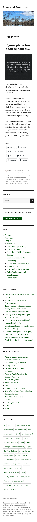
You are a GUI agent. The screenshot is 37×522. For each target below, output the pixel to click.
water (6, 489)
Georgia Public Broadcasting (16, 374)
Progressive (16, 464)
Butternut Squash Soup (16, 246)
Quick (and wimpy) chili (16, 272)
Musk (25, 455)
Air (9, 425)
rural (23, 472)
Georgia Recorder (12, 377)
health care (8, 455)
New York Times (11, 383)
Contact (8, 235)
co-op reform (20, 430)
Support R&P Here (12, 218)
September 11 (18, 183)
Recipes (8, 241)
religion (17, 468)
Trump (6, 481)
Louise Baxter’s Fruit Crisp (18, 264)
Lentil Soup (11, 261)
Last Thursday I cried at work (17, 312)
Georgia (29, 442)
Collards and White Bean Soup (19, 252)
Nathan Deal (9, 460)
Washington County (22, 485)
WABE (7, 400)
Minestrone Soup (14, 266)
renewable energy (11, 472)
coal (29, 430)
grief (29, 447)
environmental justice (12, 173)
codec (10, 170)
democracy (21, 177)
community (8, 434)
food (22, 442)
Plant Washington (23, 460)
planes (24, 181)
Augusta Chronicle (12, 360)
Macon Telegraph (12, 380)
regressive (8, 468)
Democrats (9, 179)
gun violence (24, 451)
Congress (14, 177)
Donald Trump (18, 179)
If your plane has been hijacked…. (17, 47)
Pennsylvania (16, 181)
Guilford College (10, 451)
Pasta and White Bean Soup (18, 269)
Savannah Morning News (15, 388)
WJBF (7, 405)
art (28, 170)
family (6, 442)
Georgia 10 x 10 (11, 365)
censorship (8, 430)
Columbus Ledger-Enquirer (16, 363)
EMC (18, 434)
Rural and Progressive (16, 7)
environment (27, 434)
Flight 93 (27, 179)
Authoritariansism (24, 425)
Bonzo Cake (12, 244)
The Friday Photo (23, 477)
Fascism (14, 442)
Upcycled (8, 485)
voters (26, 183)
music (17, 455)
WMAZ (7, 408)
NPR (6, 385)
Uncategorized (18, 481)
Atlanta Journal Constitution (16, 357)
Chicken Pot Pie (13, 249)
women (26, 175)
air (5, 425)
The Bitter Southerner (14, 397)
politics (11, 175)
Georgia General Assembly (14, 447)
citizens (8, 177)
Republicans (9, 183)
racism (26, 464)
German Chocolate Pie (16, 258)
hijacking (8, 181)
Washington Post (12, 403)
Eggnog (10, 255)
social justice (18, 175)
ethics (23, 173)
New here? (9, 238)
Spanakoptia (12, 278)
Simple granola (13, 275)
